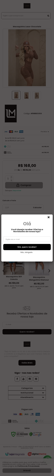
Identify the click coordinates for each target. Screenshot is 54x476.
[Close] (49, 218)
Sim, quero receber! (27, 247)
